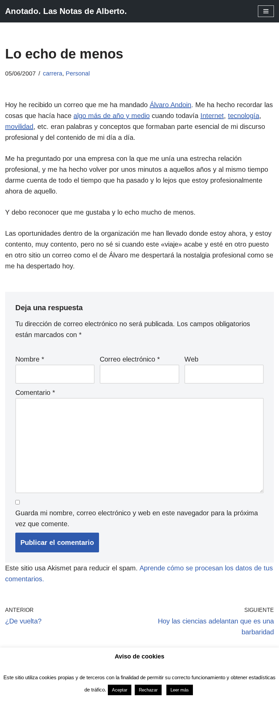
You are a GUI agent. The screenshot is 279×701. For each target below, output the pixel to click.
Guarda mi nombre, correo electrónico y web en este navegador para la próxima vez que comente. (136, 518)
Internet (212, 115)
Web (191, 359)
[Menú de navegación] (266, 11)
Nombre (29, 359)
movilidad (19, 126)
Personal (78, 73)
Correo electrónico (130, 359)
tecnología (243, 115)
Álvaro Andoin (170, 105)
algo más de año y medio (111, 115)
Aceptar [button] (119, 689)
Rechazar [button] (148, 689)
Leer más (179, 689)
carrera (52, 73)
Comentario (35, 392)
